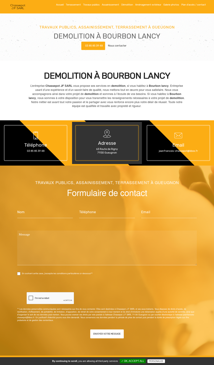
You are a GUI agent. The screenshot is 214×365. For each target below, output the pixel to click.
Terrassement (73, 4)
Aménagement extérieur (148, 4)
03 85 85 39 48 (94, 45)
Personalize (156, 361)
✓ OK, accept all (132, 361)
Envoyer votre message (107, 334)
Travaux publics (91, 4)
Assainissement (110, 4)
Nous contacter (117, 45)
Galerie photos (171, 4)
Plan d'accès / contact (193, 4)
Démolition (127, 4)
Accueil (60, 4)
